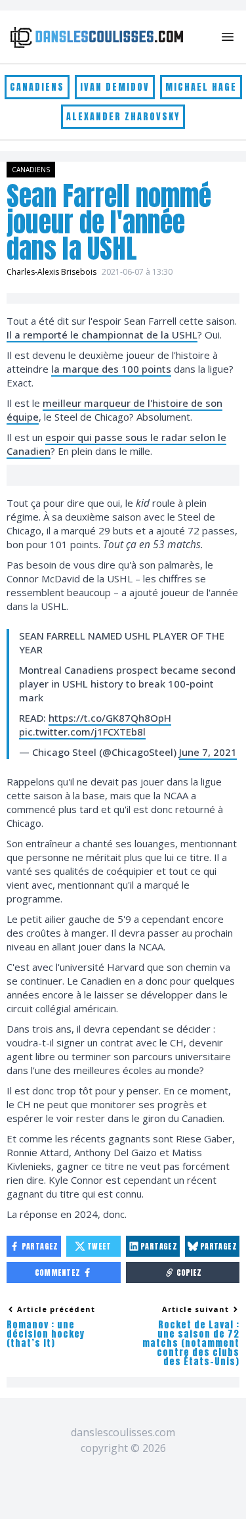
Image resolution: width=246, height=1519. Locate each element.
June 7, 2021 (208, 752)
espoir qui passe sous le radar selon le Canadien (116, 444)
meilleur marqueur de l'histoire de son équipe (114, 409)
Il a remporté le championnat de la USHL (102, 334)
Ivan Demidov (115, 87)
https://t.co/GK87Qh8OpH (110, 717)
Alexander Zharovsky (123, 117)
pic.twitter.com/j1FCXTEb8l (82, 731)
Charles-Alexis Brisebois (51, 271)
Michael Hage (201, 87)
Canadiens (37, 87)
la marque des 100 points (111, 368)
